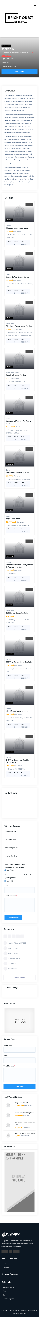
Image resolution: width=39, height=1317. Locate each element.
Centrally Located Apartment (18, 472)
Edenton (6, 1268)
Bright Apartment (13, 518)
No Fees (9, 220)
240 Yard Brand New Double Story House (17, 761)
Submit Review (13, 917)
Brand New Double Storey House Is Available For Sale (19, 566)
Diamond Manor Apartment (17, 228)
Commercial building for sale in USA (18, 422)
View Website (12, 969)
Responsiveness (10, 831)
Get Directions (19, 977)
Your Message (9, 1066)
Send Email (20, 1086)
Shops (8, 470)
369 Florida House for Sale (17, 613)
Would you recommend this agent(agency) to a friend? (14, 865)
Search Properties (9, 1299)
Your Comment (10, 896)
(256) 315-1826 (8, 59)
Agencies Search (8, 1287)
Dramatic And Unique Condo (17, 277)
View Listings (19, 71)
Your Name (8, 1045)
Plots (8, 419)
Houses (8, 660)
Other (8, 274)
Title (6, 885)
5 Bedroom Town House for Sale (19, 326)
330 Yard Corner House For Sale (19, 662)
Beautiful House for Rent (16, 375)
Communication (10, 839)
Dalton (5, 1264)
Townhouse (10, 324)
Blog (4, 1291)
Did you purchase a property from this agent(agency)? (18, 876)
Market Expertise (11, 848)
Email (6, 1055)
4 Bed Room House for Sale (17, 711)
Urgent (9, 510)
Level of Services (10, 856)
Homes (8, 225)
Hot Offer (10, 464)
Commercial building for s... (25, 1113)
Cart (4, 1295)
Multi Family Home (12, 373)
